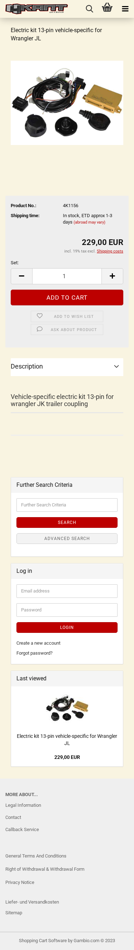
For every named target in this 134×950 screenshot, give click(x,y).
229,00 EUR (67, 757)
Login (67, 627)
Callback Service (22, 829)
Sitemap (13, 912)
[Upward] (19, 939)
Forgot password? (34, 653)
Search (67, 522)
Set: (15, 262)
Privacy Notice (19, 882)
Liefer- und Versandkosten (32, 902)
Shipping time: (25, 215)
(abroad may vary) (89, 222)
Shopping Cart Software (43, 940)
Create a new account (38, 643)
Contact (13, 817)
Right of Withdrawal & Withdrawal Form (44, 869)
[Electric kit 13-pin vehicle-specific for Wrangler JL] (67, 102)
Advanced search (67, 538)
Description (27, 366)
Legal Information (23, 805)
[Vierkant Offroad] (34, 9)
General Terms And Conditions (35, 856)
